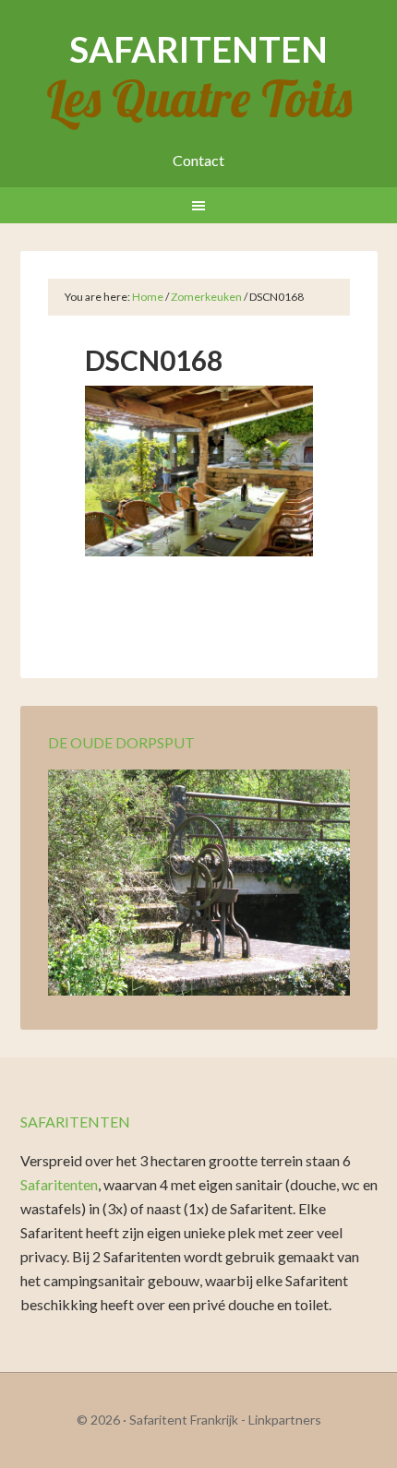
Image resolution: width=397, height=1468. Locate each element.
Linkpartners (284, 1419)
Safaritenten (198, 49)
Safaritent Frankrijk (183, 1419)
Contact (198, 160)
